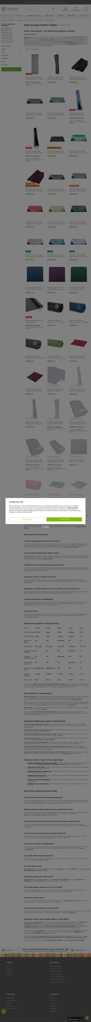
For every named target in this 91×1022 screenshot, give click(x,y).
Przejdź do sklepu (64, 519)
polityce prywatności (72, 507)
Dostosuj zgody (27, 519)
